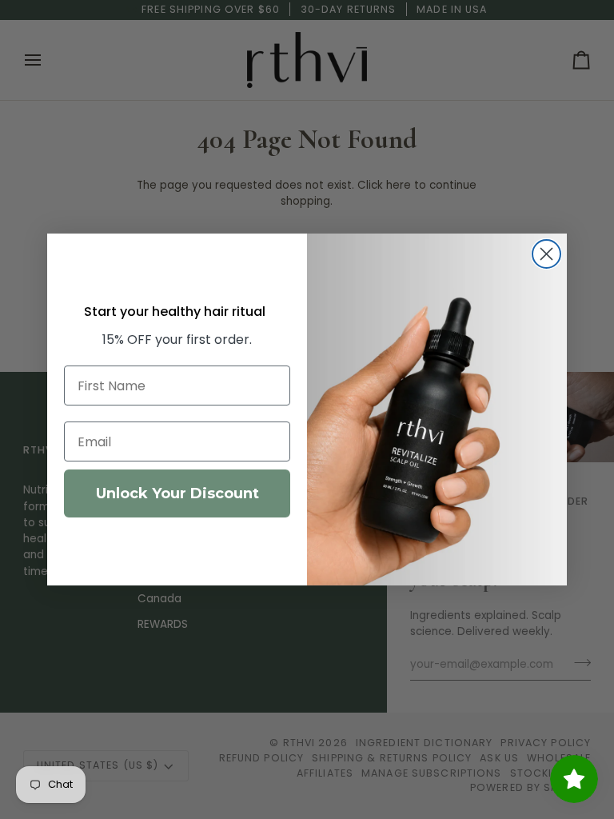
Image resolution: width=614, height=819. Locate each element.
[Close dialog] (546, 254)
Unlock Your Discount (177, 493)
